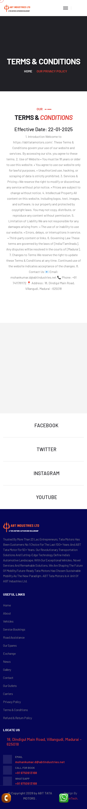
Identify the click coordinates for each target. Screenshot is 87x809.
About (7, 613)
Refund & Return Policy (17, 718)
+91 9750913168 (26, 773)
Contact (8, 677)
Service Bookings (14, 629)
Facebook (46, 425)
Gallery (7, 669)
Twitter (46, 449)
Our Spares (10, 645)
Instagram (46, 473)
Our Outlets (10, 686)
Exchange (9, 653)
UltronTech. (70, 798)
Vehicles (8, 621)
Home (28, 71)
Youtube (46, 497)
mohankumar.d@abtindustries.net (40, 762)
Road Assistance (14, 637)
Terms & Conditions (15, 710)
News (7, 661)
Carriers (8, 694)
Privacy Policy (12, 702)
